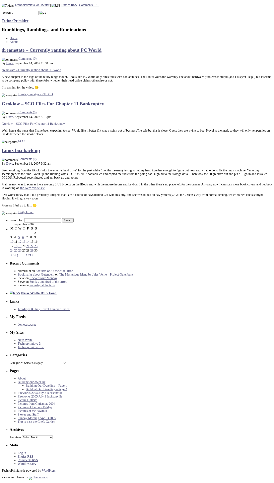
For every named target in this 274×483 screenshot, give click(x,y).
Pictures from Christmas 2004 (36, 403)
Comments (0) (27, 58)
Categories (16, 362)
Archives (15, 437)
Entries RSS (69, 5)
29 (31, 250)
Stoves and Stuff (28, 414)
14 (27, 241)
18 (15, 246)
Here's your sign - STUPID (35, 94)
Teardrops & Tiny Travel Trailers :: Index (44, 309)
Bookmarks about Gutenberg (36, 274)
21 (27, 246)
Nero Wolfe (25, 340)
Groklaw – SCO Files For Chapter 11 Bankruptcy (53, 103)
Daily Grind (25, 212)
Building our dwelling (32, 382)
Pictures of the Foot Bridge (35, 407)
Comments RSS (89, 5)
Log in (22, 453)
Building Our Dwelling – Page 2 (46, 389)
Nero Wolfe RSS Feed (39, 293)
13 (23, 241)
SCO (21, 141)
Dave (9, 63)
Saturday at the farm (42, 285)
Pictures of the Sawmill (32, 411)
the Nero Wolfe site (32, 188)
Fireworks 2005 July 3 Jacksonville (40, 396)
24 (11, 250)
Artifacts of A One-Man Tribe (54, 271)
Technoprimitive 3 (29, 343)
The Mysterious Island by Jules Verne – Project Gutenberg (96, 274)
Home (13, 38)
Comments (28, 460)
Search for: (16, 220)
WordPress (49, 470)
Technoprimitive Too (31, 347)
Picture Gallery (27, 400)
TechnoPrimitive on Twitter (32, 5)
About (14, 41)
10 (11, 241)
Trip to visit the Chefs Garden (36, 421)
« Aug (14, 255)
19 (19, 246)
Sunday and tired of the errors (48, 281)
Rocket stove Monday (43, 278)
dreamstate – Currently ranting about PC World (51, 50)
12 (19, 241)
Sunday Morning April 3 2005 (37, 418)
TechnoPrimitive (15, 21)
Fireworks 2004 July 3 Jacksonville (40, 392)
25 (15, 250)
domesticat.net (27, 324)
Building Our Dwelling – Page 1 (46, 385)
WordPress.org (27, 463)
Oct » (29, 255)
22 (31, 246)
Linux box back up (21, 150)
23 (36, 246)
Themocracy (40, 477)
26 (19, 250)
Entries (25, 456)
